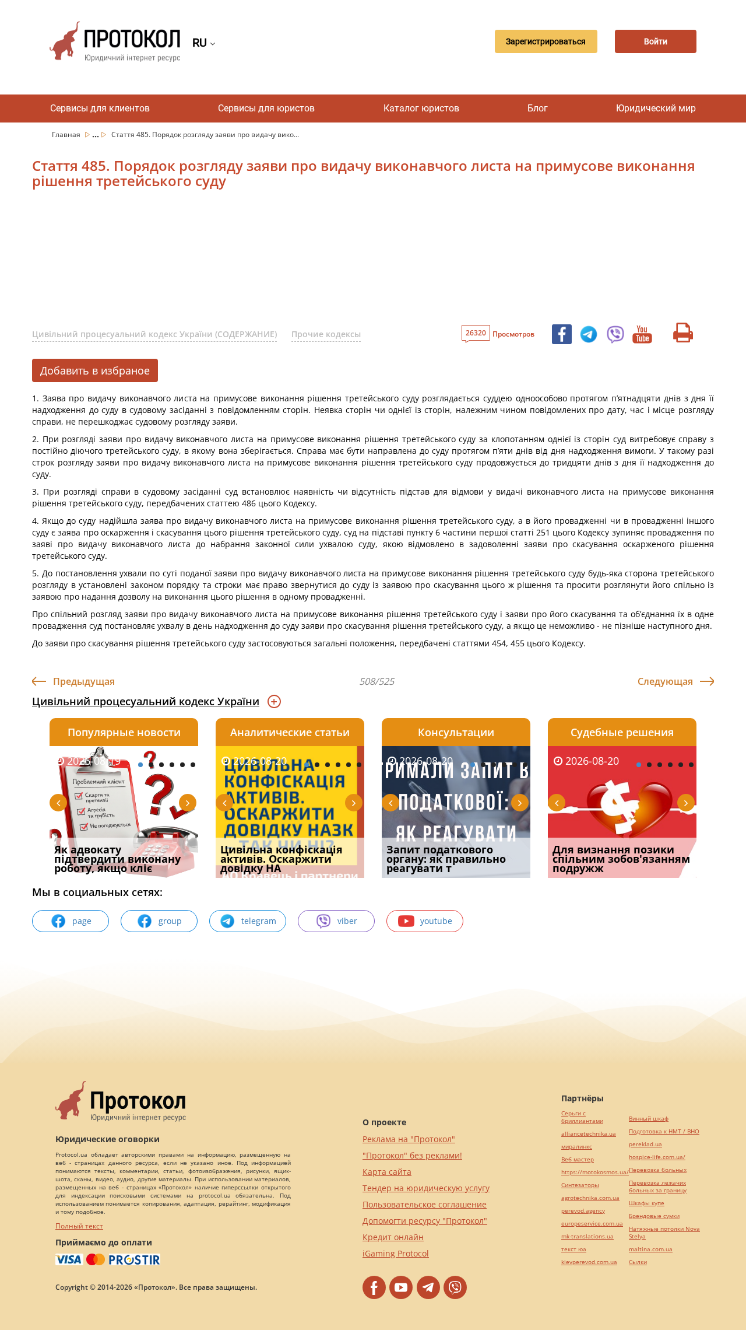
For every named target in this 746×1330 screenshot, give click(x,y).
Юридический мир (656, 108)
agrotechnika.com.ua (590, 1198)
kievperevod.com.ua (589, 1262)
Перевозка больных (658, 1170)
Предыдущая (84, 681)
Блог (537, 108)
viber (347, 920)
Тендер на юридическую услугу (426, 1188)
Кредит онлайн (393, 1236)
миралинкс (576, 1146)
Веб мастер (577, 1159)
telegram (258, 920)
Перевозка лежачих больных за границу (658, 1186)
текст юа (573, 1249)
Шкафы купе (646, 1203)
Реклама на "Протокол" (409, 1138)
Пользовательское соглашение (425, 1204)
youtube (436, 920)
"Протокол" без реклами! (412, 1155)
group (170, 920)
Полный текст (79, 1226)
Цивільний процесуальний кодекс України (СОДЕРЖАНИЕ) (154, 334)
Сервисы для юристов (266, 108)
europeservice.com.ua (592, 1223)
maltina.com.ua (651, 1249)
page (82, 920)
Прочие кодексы (326, 334)
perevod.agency (583, 1210)
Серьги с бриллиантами (582, 1117)
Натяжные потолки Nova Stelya (664, 1232)
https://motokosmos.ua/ (595, 1172)
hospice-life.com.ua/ (657, 1157)
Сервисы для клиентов (100, 108)
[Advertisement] (312, 260)
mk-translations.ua (587, 1236)
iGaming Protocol (396, 1253)
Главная (67, 134)
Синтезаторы (580, 1185)
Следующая (665, 681)
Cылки (638, 1262)
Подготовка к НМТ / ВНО (664, 1131)
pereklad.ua (645, 1144)
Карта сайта (387, 1171)
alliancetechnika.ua (588, 1134)
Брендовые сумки (654, 1216)
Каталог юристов (421, 108)
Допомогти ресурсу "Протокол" (425, 1220)
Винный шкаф (648, 1118)
